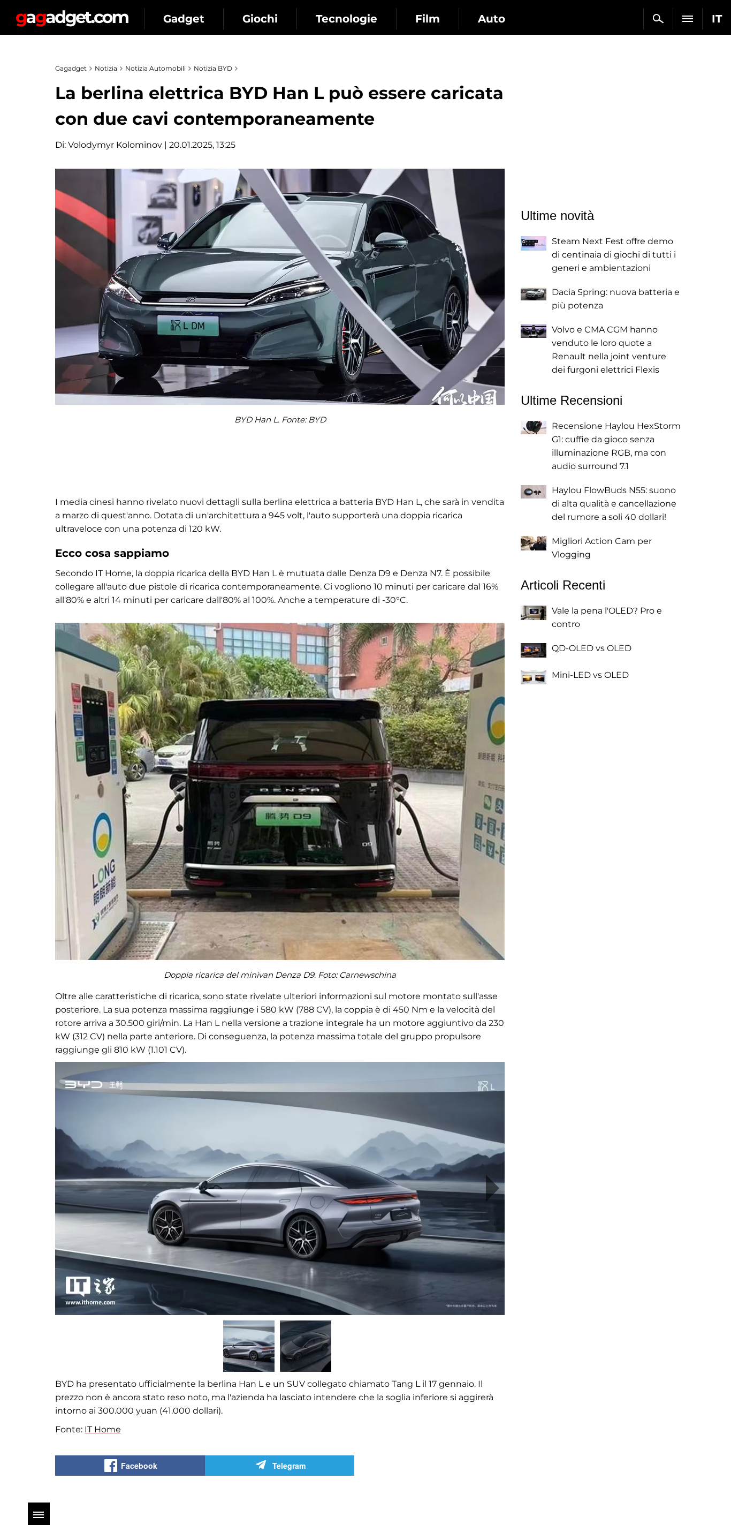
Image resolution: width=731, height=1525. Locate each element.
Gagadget (72, 14)
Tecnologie (346, 18)
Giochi (260, 18)
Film (427, 18)
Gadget (183, 18)
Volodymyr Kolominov (115, 145)
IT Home (103, 1429)
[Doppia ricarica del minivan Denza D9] (280, 791)
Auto (491, 18)
